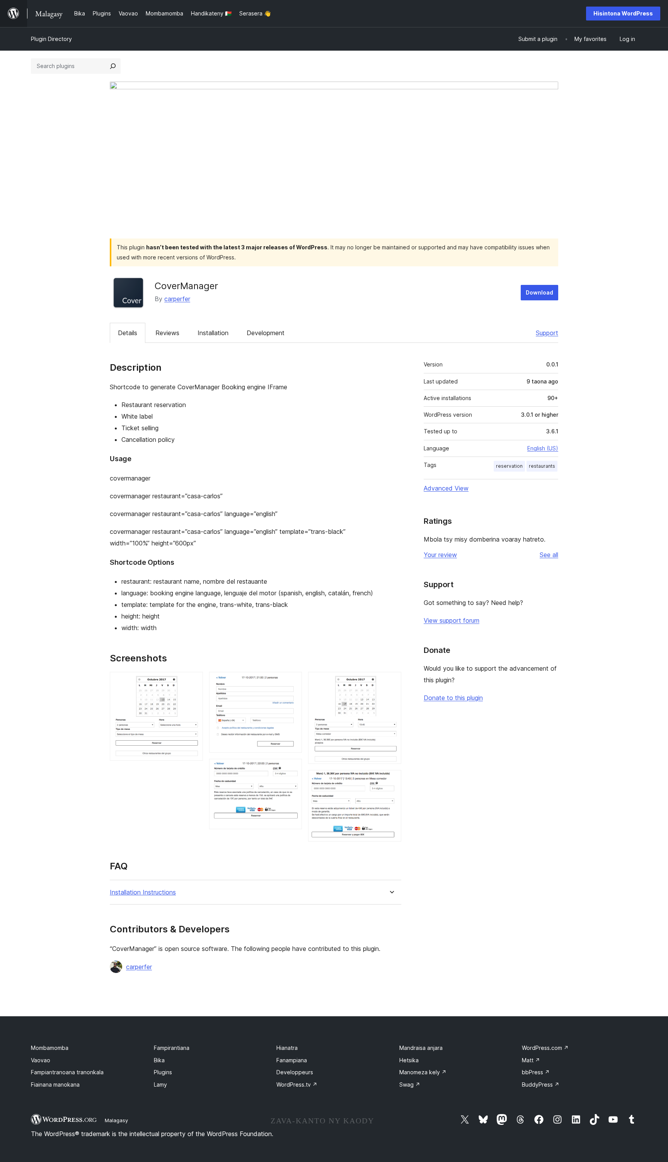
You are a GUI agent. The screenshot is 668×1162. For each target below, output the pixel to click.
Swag (409, 1084)
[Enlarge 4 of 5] (391, 682)
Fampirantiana (171, 1047)
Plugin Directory (51, 39)
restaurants (542, 466)
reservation (509, 466)
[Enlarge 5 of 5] (391, 780)
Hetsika (409, 1060)
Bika (159, 1060)
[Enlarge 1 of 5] (192, 682)
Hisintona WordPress (623, 13)
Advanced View (446, 488)
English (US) (542, 448)
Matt (531, 1060)
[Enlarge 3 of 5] (291, 769)
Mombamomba (49, 1047)
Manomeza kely (422, 1072)
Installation (213, 333)
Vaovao (40, 1060)
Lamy (160, 1084)
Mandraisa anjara (421, 1047)
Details (127, 333)
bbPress (536, 1072)
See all (549, 555)
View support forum (451, 620)
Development (266, 333)
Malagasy (116, 1120)
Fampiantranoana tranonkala (67, 1072)
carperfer (177, 299)
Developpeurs (294, 1072)
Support (547, 333)
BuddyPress (540, 1084)
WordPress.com (545, 1047)
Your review (440, 555)
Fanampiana (291, 1060)
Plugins (163, 1072)
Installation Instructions (143, 892)
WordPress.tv (296, 1084)
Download (539, 292)
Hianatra (287, 1047)
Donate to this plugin (453, 698)
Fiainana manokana (55, 1084)
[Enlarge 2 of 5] (291, 682)
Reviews (167, 333)
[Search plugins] (113, 66)
